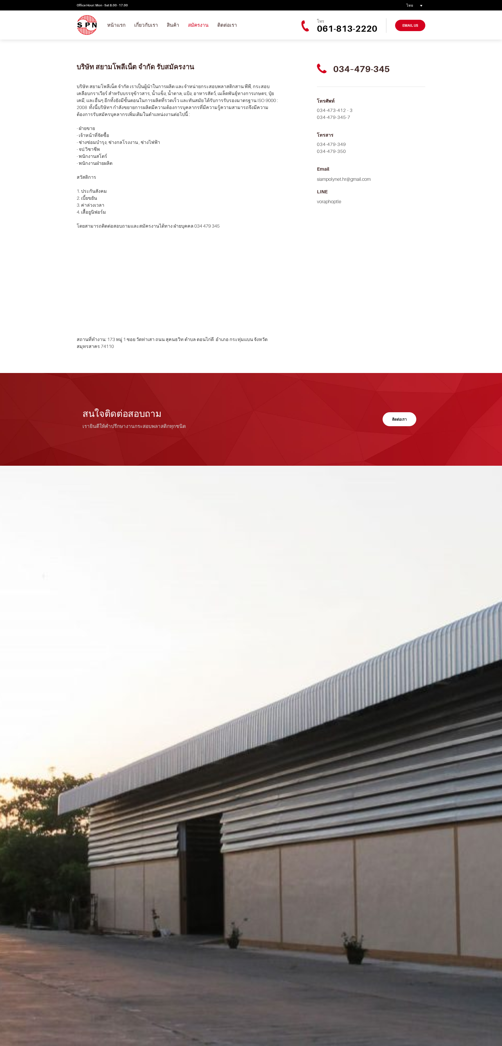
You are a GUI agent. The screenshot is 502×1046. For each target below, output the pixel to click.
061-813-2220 (347, 28)
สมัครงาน (198, 25)
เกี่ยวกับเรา (146, 25)
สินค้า (173, 25)
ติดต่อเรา (227, 25)
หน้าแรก (116, 25)
